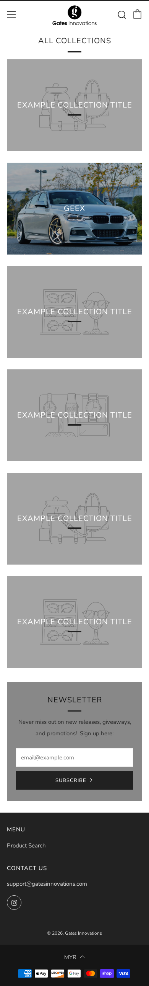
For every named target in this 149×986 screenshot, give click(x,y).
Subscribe (70, 780)
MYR (70, 957)
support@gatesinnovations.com (47, 884)
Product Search (26, 845)
